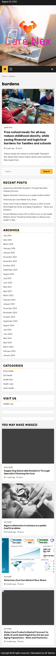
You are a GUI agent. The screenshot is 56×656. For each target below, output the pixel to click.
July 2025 (7, 278)
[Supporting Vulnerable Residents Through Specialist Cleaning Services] (28, 446)
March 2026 (8, 244)
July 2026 (7, 235)
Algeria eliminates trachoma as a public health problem (26, 195)
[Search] (52, 69)
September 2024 (10, 321)
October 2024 (9, 317)
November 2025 (10, 261)
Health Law (8, 404)
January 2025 (9, 304)
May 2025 (7, 287)
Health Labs (8, 384)
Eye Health (7, 375)
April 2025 (7, 291)
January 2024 (9, 355)
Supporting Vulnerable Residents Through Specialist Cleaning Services (27, 472)
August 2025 (8, 274)
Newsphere (36, 653)
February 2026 (9, 248)
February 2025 (9, 300)
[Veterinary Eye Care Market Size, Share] (28, 555)
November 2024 (10, 312)
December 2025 (10, 257)
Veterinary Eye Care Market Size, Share (19, 199)
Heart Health (8, 388)
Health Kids (8, 127)
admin (20, 148)
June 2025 (7, 283)
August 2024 (8, 325)
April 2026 (7, 240)
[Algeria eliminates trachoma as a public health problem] (28, 501)
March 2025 (8, 295)
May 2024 (7, 338)
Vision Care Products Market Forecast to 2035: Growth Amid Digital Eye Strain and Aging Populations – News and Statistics (28, 207)
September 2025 (10, 270)
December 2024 (10, 308)
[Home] (5, 69)
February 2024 (9, 351)
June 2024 (7, 334)
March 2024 (8, 347)
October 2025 (9, 265)
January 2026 (9, 252)
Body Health (8, 371)
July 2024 (7, 330)
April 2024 (7, 342)
